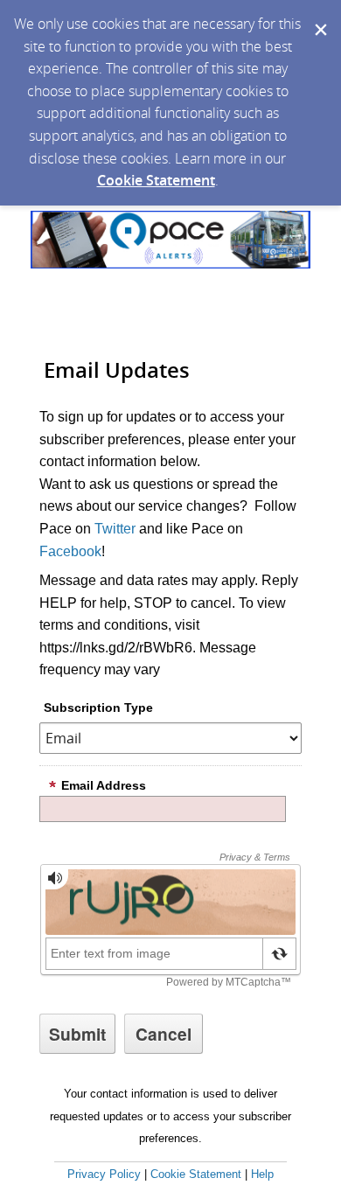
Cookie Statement (156, 180)
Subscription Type (98, 708)
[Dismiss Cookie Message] (319, 16)
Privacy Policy (104, 1174)
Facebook (70, 551)
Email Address (103, 785)
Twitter (115, 528)
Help (262, 1174)
